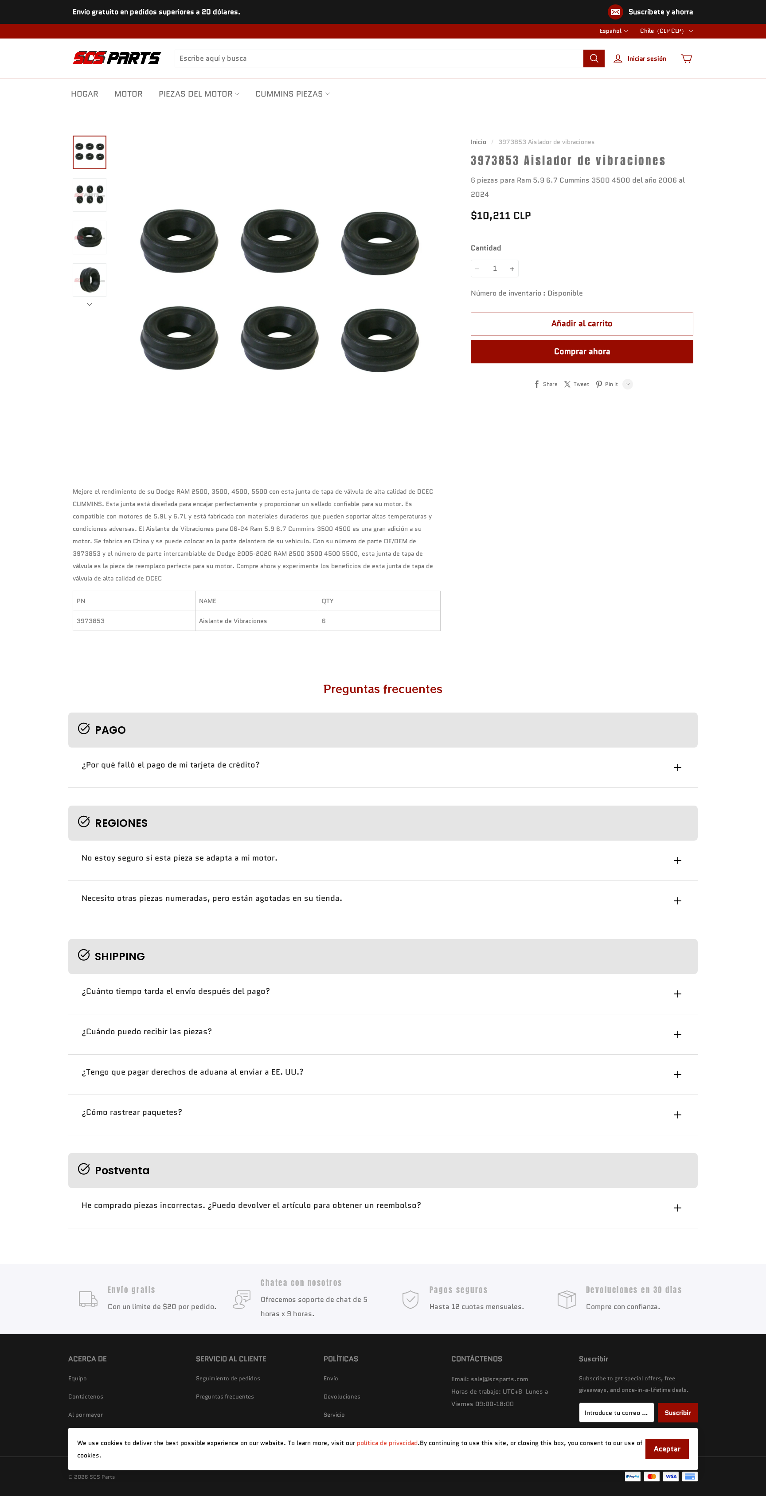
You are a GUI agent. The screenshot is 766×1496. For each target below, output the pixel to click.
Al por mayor (85, 1414)
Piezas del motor (196, 94)
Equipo (77, 1378)
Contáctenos (85, 1396)
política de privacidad (387, 1442)
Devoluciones (342, 1396)
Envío (331, 1378)
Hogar (84, 94)
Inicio (478, 141)
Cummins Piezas (289, 94)
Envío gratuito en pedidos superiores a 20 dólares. (157, 12)
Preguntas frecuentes (225, 1396)
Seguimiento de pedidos (228, 1378)
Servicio (334, 1414)
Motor (128, 94)
